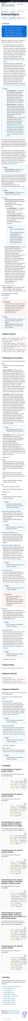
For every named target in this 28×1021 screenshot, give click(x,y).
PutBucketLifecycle (15, 176)
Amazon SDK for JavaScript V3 (11, 996)
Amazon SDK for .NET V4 (9, 988)
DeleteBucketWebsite (15, 1013)
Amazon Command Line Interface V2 (12, 986)
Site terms (9, 1019)
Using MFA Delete (11, 160)
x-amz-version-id (5, 748)
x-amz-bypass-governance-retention (11, 511)
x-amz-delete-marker (7, 701)
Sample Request (13, 163)
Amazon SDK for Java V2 (9, 994)
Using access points (16, 422)
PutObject (5, 298)
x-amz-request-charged (7, 725)
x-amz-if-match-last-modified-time (10, 545)
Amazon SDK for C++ (8, 990)
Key (2, 484)
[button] (5, 23)
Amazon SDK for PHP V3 (9, 1000)
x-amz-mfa (4, 608)
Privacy (4, 1019)
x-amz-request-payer (7, 630)
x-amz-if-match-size (6, 570)
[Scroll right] (25, 4)
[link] (20, 11)
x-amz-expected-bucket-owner (9, 532)
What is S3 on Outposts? (16, 453)
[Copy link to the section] (1, 334)
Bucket (3, 364)
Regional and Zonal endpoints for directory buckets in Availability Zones (15, 126)
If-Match (3, 460)
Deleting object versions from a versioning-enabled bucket (14, 59)
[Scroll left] (16, 4)
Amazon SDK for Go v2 (9, 992)
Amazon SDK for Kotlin (9, 998)
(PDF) (21, 35)
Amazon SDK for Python (9, 1002)
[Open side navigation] (2, 8)
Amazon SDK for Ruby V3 (9, 1004)
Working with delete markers (12, 714)
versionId (3, 494)
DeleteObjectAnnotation (13, 1011)
